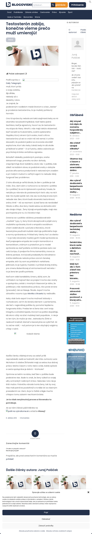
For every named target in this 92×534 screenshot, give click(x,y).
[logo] (20, 5)
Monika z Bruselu (35, 293)
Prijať (46, 512)
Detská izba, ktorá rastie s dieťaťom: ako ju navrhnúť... (76, 248)
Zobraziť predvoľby (46, 526)
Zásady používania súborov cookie (32, 531)
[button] (88, 492)
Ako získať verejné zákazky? (75, 146)
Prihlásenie (77, 4)
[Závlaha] (76, 374)
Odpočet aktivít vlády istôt (76, 96)
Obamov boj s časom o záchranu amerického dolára (76, 164)
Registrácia (59, 4)
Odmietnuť (46, 519)
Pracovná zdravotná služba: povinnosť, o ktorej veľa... (76, 294)
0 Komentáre (24, 418)
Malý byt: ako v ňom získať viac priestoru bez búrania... (75, 271)
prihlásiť (10, 459)
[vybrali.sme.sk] (17, 411)
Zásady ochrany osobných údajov (59, 531)
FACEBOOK (76, 90)
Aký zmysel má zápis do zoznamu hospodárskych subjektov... (77, 127)
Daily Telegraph (13, 83)
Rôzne (10, 40)
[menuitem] (9, 12)
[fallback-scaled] (32, 56)
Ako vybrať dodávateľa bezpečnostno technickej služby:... (77, 186)
